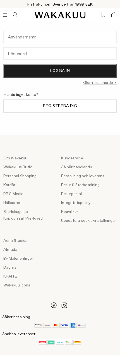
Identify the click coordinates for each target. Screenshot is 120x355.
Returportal (71, 193)
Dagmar (10, 267)
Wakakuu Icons (16, 285)
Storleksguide (15, 211)
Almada (10, 249)
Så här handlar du (76, 167)
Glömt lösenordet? (100, 82)
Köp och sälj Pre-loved (23, 218)
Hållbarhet (12, 202)
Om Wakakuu (15, 158)
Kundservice (72, 158)
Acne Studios (15, 240)
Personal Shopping (20, 176)
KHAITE (10, 276)
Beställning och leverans (82, 176)
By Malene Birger (18, 258)
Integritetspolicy (75, 202)
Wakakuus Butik (17, 167)
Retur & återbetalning (80, 185)
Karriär (9, 185)
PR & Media (13, 193)
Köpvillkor (69, 211)
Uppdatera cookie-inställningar (88, 220)
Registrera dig (60, 105)
